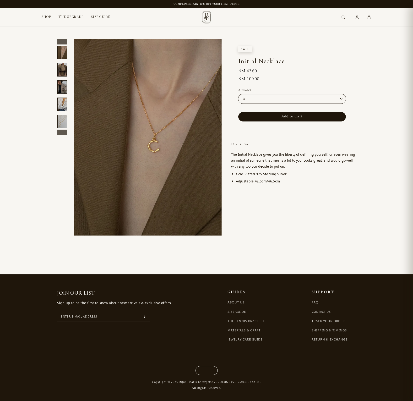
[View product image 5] (62, 121)
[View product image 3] (62, 87)
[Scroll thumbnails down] (62, 132)
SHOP (46, 17)
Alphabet (244, 90)
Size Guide (237, 312)
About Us (236, 302)
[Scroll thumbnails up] (62, 41)
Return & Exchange (330, 339)
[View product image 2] (62, 70)
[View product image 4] (62, 104)
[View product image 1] (62, 52)
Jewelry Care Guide (245, 339)
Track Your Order (328, 321)
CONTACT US (321, 311)
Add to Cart (292, 116)
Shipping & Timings (329, 330)
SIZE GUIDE (100, 17)
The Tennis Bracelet (246, 321)
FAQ (315, 302)
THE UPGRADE (71, 17)
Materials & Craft (244, 330)
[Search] (343, 17)
